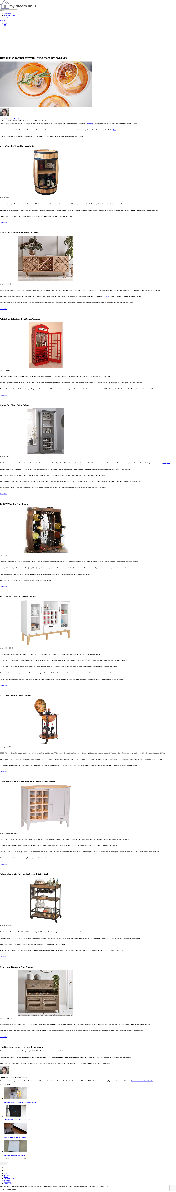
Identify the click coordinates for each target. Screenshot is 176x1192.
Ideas (5, 23)
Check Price (3, 222)
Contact (6, 1177)
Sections (2, 20)
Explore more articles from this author (142, 1081)
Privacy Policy (8, 1183)
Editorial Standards (9, 1178)
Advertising (7, 1180)
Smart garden (7, 17)
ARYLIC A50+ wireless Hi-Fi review (15, 1137)
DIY (5, 25)
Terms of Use (7, 1182)
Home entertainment (9, 15)
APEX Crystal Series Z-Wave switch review (17, 1120)
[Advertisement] (88, 41)
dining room (166, 463)
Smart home (7, 13)
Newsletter (7, 1175)
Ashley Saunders (11, 119)
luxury (115, 130)
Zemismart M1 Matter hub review (14, 1155)
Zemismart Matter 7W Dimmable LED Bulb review (20, 1102)
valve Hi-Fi (105, 296)
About (5, 1173)
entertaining (89, 123)
